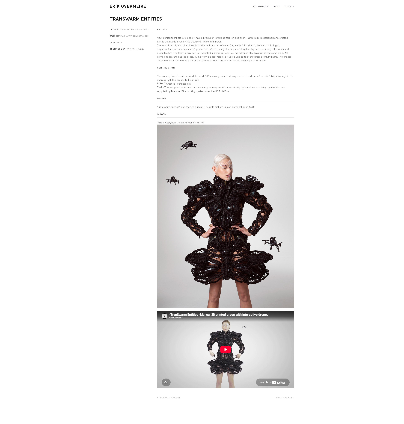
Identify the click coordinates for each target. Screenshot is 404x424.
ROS (217, 91)
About (276, 6)
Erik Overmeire (128, 6)
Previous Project (169, 398)
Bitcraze (175, 91)
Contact (289, 6)
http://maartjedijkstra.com (132, 36)
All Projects (260, 6)
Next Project (284, 398)
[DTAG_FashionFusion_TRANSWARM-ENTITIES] (225, 216)
